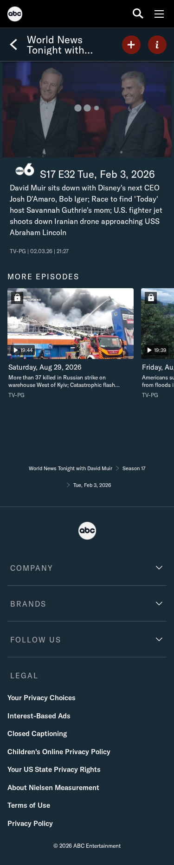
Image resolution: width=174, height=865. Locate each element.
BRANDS (28, 604)
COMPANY (31, 568)
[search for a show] (138, 13)
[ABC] (14, 15)
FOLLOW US (35, 639)
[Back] (13, 44)
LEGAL (24, 675)
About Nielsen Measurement (53, 787)
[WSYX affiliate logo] (25, 169)
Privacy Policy (30, 823)
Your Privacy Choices (41, 697)
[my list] (131, 44)
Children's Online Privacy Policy (58, 751)
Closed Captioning (37, 733)
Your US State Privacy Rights (54, 769)
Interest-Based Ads (39, 715)
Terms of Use (28, 805)
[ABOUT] (157, 44)
